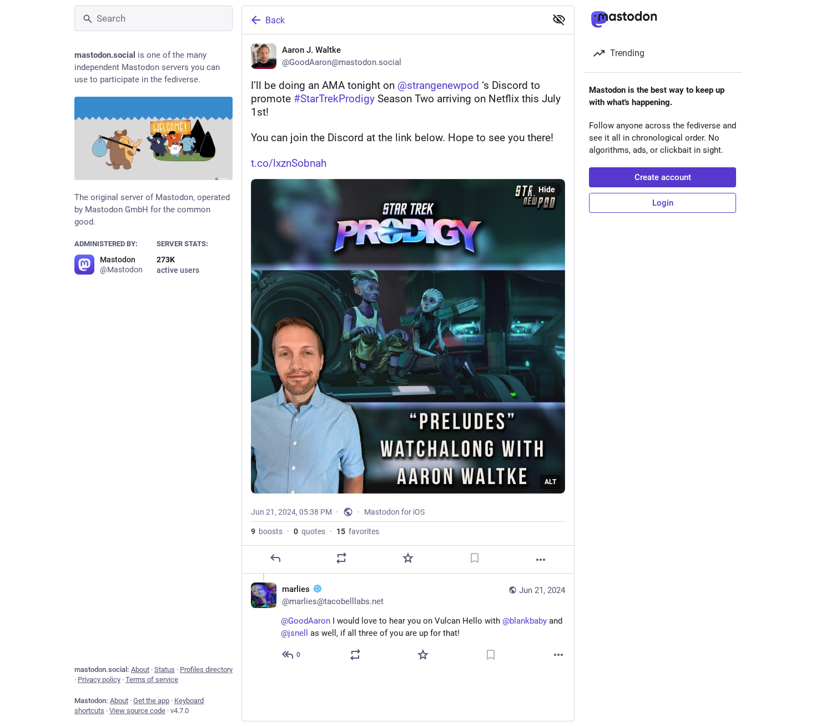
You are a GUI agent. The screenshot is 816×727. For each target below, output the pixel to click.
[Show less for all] (559, 19)
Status (164, 669)
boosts (267, 531)
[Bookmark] (474, 558)
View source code (137, 710)
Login (662, 203)
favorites (357, 531)
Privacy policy (99, 679)
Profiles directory (206, 669)
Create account (662, 177)
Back (275, 20)
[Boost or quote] (341, 558)
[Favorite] (408, 558)
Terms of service (151, 679)
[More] (540, 559)
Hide (546, 189)
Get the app (151, 700)
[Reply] (275, 558)
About (140, 669)
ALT (550, 482)
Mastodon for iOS (394, 511)
